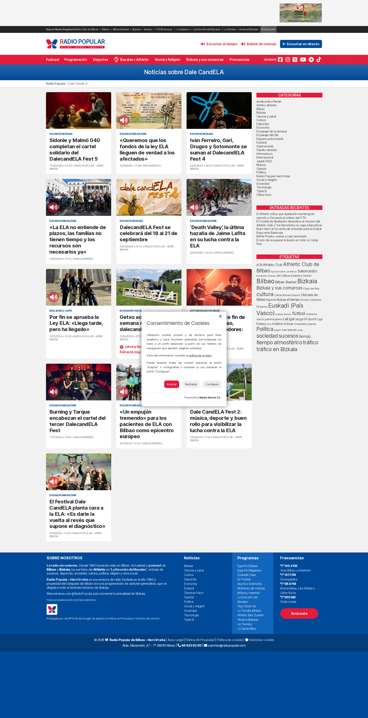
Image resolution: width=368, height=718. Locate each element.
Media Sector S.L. (210, 397)
